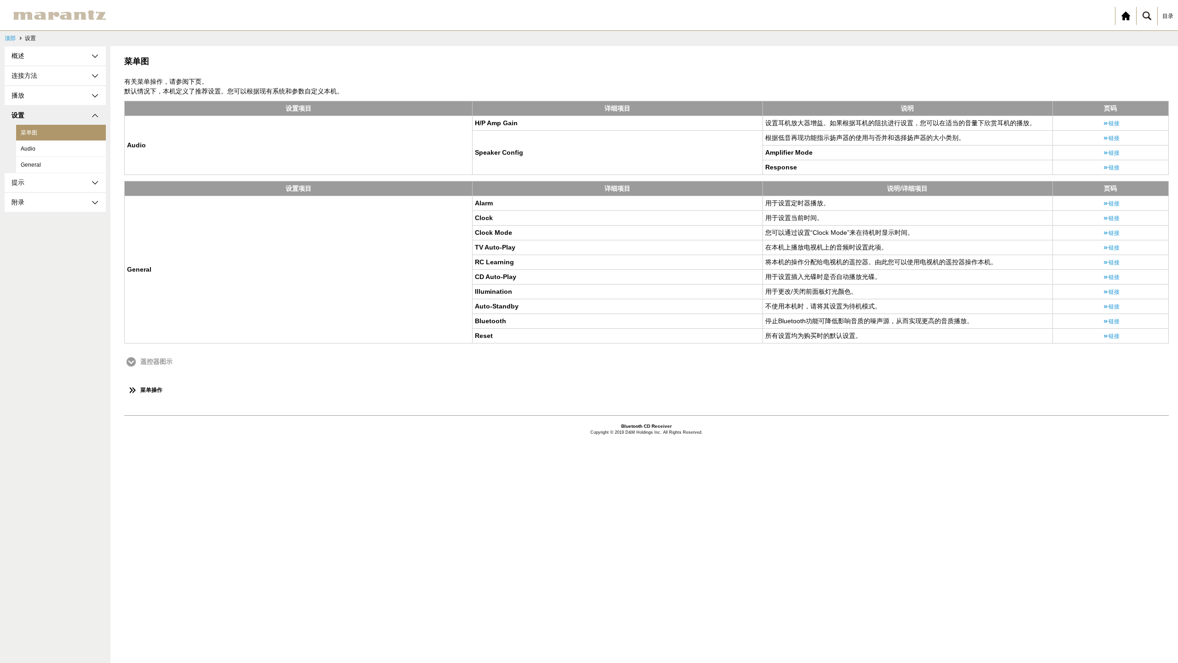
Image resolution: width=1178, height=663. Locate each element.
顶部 (10, 38)
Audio (28, 148)
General (31, 165)
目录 (1167, 16)
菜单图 (29, 132)
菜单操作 (151, 390)
